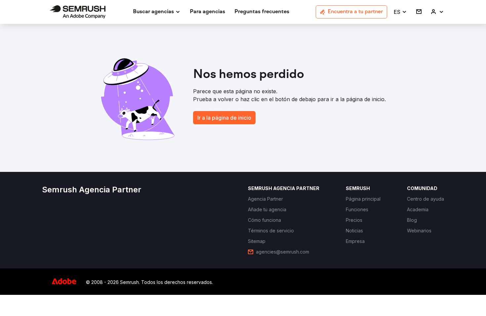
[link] (207, 12)
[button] (400, 12)
